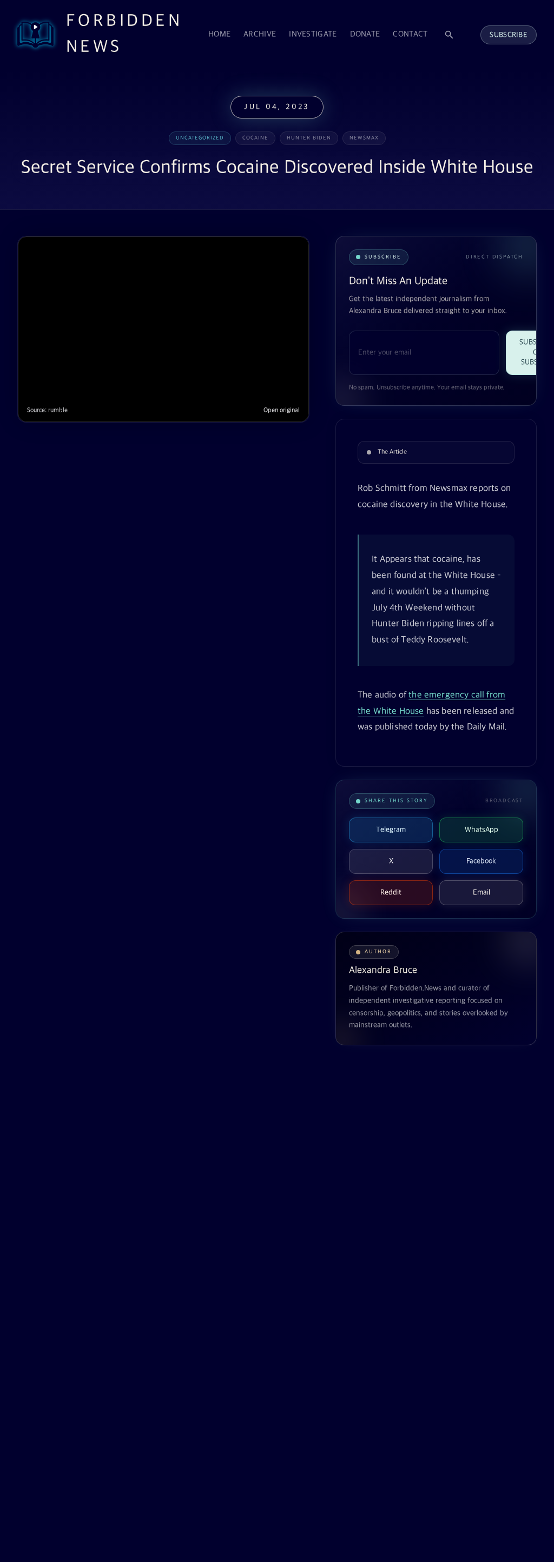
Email (481, 892)
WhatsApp (481, 829)
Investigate (313, 34)
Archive (259, 34)
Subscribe (508, 34)
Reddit (390, 892)
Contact (410, 34)
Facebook (481, 861)
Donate (365, 34)
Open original (281, 410)
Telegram (391, 829)
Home (219, 34)
